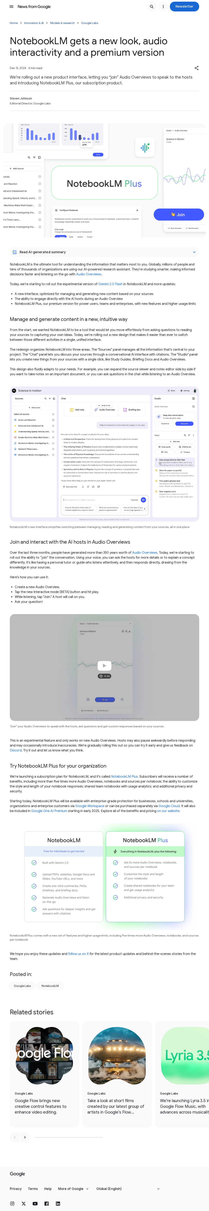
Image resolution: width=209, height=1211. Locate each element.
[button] (184, 6)
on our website (168, 811)
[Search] (152, 6)
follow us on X (78, 954)
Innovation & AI (34, 23)
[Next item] (25, 1137)
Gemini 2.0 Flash (110, 284)
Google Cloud (169, 806)
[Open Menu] (11, 6)
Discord (16, 750)
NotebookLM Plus (124, 777)
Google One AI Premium (49, 811)
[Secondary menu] (163, 6)
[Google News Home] (34, 6)
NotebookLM (50, 986)
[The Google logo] (17, 1174)
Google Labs (89, 23)
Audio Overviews (88, 274)
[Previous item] (15, 1137)
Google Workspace (89, 806)
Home (14, 23)
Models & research (62, 23)
